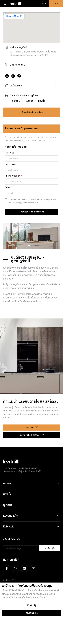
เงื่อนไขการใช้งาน (10, 580)
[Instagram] (13, 76)
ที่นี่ (43, 598)
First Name (10, 153)
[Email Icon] (33, 568)
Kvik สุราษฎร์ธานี (18, 47)
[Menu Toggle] (5, 3)
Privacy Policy (26, 199)
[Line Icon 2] (19, 76)
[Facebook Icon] (6, 568)
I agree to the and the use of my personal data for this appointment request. (32, 201)
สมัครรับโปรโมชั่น (11, 539)
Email (8, 187)
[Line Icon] (24, 568)
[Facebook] (7, 76)
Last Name (10, 164)
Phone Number (12, 176)
